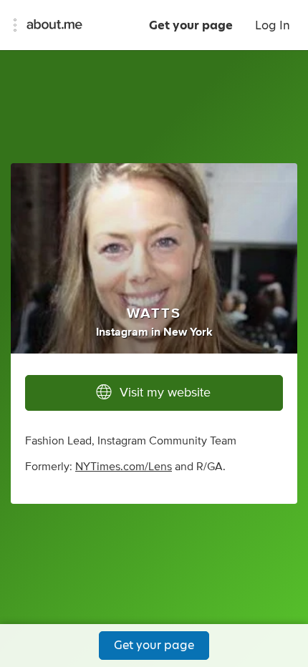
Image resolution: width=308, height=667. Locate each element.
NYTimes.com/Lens (123, 466)
